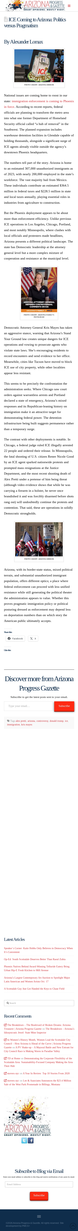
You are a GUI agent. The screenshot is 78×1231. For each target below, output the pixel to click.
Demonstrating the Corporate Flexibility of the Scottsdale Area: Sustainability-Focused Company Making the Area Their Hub (38, 1062)
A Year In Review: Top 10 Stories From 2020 (46, 1073)
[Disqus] (39, 778)
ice (66, 721)
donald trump (56, 721)
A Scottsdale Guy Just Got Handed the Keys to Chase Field (34, 988)
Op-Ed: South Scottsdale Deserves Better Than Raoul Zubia (34, 959)
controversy (42, 721)
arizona (31, 721)
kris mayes (26, 724)
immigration (13, 724)
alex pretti (21, 721)
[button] (69, 5)
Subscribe (64, 706)
